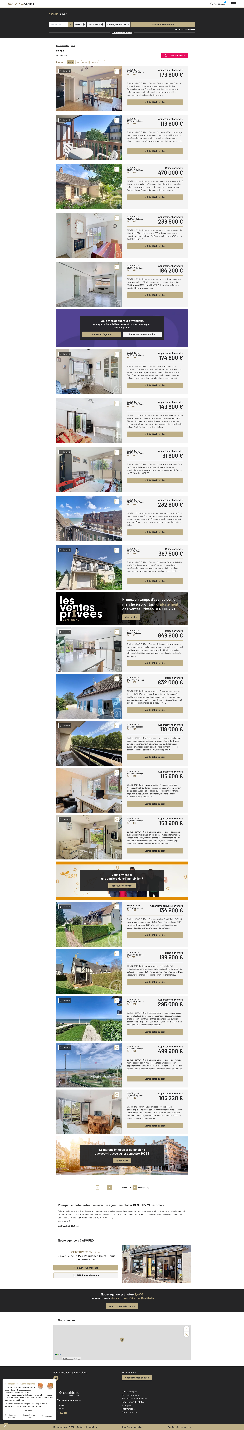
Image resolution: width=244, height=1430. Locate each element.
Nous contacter (130, 1412)
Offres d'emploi (129, 1391)
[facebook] (55, 1378)
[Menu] (233, 3)
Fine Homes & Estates (133, 1401)
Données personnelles (132, 1427)
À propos (126, 1405)
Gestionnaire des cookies (179, 1427)
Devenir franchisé (131, 1395)
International (128, 1408)
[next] (109, 1187)
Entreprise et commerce (134, 1398)
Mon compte (219, 4)
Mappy (78, 1359)
